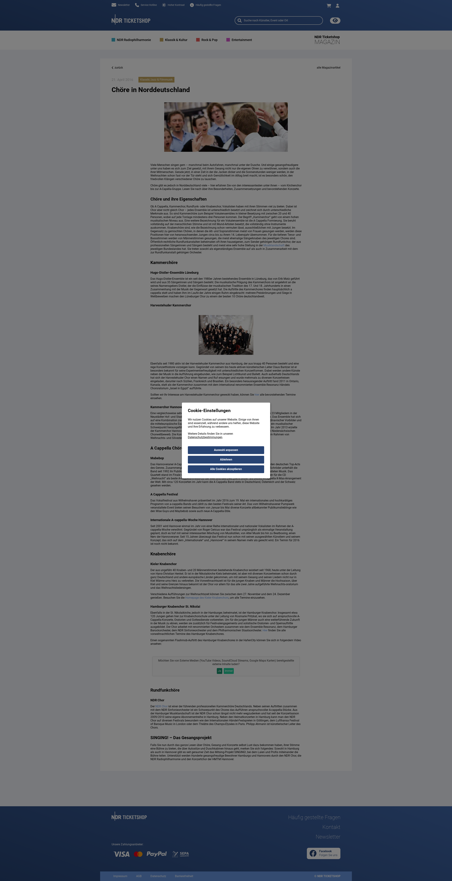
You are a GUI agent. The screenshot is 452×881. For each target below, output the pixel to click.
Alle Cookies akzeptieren (226, 469)
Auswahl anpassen (226, 450)
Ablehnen (226, 459)
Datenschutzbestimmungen (205, 437)
